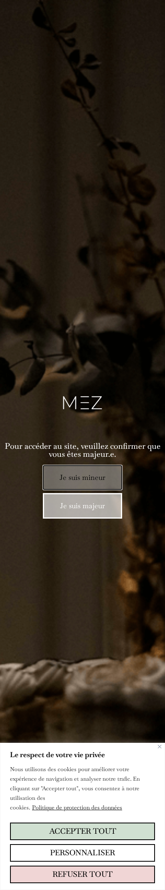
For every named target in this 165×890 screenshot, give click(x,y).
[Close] (159, 746)
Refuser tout (82, 874)
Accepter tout (82, 831)
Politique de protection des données (77, 807)
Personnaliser (82, 853)
